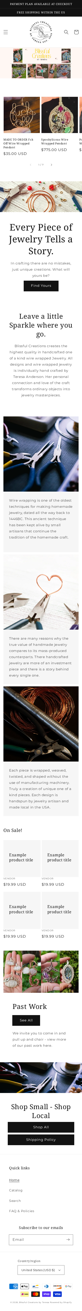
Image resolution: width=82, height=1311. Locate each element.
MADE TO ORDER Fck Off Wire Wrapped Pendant (18, 143)
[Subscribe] (68, 1240)
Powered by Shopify (61, 1302)
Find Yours (41, 285)
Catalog (16, 1190)
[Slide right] (51, 165)
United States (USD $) (38, 1270)
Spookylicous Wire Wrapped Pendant (54, 141)
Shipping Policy (41, 1139)
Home (14, 1180)
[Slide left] (31, 165)
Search (15, 1201)
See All (26, 1020)
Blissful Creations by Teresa (34, 1302)
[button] (6, 32)
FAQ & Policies (21, 1211)
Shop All (41, 1127)
